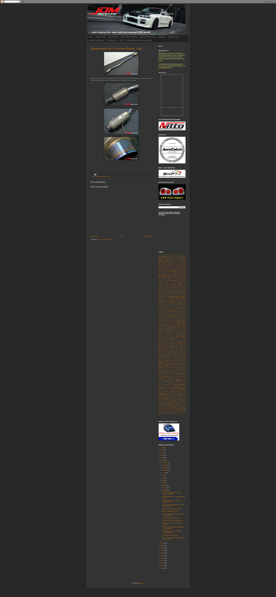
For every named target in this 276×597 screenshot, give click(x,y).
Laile (173, 336)
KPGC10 (164, 336)
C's (159, 278)
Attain (177, 265)
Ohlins (169, 353)
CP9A (184, 287)
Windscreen (169, 410)
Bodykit (175, 271)
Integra (160, 329)
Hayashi (164, 322)
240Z (159, 254)
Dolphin (160, 294)
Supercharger (181, 389)
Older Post (148, 236)
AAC (177, 254)
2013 (162, 560)
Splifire (174, 384)
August (164, 473)
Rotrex (180, 373)
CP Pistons (179, 287)
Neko (164, 351)
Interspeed (178, 329)
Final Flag (174, 304)
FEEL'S (183, 302)
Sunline (164, 389)
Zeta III (176, 413)
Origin (169, 356)
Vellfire (171, 404)
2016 (162, 553)
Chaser (174, 284)
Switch (176, 393)
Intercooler (167, 329)
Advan (173, 256)
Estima (175, 300)
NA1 (174, 349)
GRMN (160, 318)
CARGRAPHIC (181, 280)
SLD (184, 380)
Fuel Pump (172, 307)
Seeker (174, 378)
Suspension (162, 393)
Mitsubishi (174, 345)
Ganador (102, 176)
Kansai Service (166, 334)
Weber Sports (161, 408)
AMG (184, 262)
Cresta (174, 289)
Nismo (171, 351)
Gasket (165, 313)
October (164, 467)
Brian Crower (166, 275)
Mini (164, 345)
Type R (168, 402)
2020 (162, 543)
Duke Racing (172, 294)
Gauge (169, 313)
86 (174, 254)
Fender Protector (162, 304)
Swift (173, 393)
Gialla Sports (170, 314)
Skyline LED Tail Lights (96, 40)
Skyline (179, 380)
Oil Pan (168, 355)
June (163, 478)
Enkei (159, 300)
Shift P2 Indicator (174, 37)
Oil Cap (174, 353)
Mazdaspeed (182, 342)
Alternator (174, 262)
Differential (169, 293)
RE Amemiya (168, 369)
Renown (181, 371)
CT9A (183, 289)
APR (176, 264)
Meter (171, 344)
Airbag (174, 260)
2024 (162, 453)
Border (165, 273)
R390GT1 (170, 365)
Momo (160, 347)
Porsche (179, 360)
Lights (163, 340)
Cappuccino (161, 280)
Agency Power (173, 258)
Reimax (167, 371)
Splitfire (179, 384)
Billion (174, 269)
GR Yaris (160, 316)
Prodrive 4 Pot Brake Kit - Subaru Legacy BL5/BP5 (171, 493)
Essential (169, 300)
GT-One (183, 318)
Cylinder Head (166, 291)
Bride (175, 275)
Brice (172, 275)
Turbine (162, 402)
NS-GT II (177, 351)
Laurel (164, 338)
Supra (172, 391)
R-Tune (160, 365)
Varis (159, 404)
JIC (178, 331)
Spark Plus (179, 382)
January (164, 490)
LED (168, 338)
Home (91, 37)
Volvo (159, 406)
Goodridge (180, 314)
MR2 (180, 347)
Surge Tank (178, 391)
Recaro (180, 369)
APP (173, 264)
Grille (184, 316)
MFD (180, 344)
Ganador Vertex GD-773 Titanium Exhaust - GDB (116, 48)
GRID (180, 316)
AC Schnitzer (182, 254)
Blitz (181, 269)
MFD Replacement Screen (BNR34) (139, 40)
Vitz (174, 404)
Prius (164, 364)
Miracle (167, 345)
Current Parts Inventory (129, 37)
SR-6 (163, 386)
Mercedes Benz (165, 344)
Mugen (160, 349)
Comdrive (160, 287)
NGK (167, 351)
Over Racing (182, 356)
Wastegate (173, 406)
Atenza (169, 265)
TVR (166, 402)
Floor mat (182, 304)
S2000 (166, 376)
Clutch (174, 285)
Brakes (183, 273)
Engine (160, 298)
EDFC (163, 296)
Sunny (168, 389)
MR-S (177, 347)
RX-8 (181, 374)
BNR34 (170, 271)
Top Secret (182, 399)
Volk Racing (179, 404)
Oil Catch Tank (180, 353)
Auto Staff (171, 267)
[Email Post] (95, 174)
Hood (163, 324)
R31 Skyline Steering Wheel (170, 535)
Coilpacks (182, 285)
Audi (184, 265)
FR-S (171, 305)
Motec (169, 347)
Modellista (182, 345)
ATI (172, 265)
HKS (183, 322)
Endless (183, 296)
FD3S (179, 302)
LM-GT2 (168, 340)
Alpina (169, 262)
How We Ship (113, 37)
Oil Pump (173, 355)
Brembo (160, 275)
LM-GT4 (172, 340)
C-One (179, 276)
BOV (173, 273)
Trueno (178, 400)
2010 (162, 568)
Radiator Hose (168, 367)
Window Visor (161, 410)
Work (184, 410)
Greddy (170, 316)
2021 (162, 460)
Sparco (174, 382)
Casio (163, 282)
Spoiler (183, 384)
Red (184, 369)
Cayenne (167, 282)
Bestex (171, 269)
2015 (162, 555)
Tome (184, 397)
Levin (180, 338)
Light (159, 340)
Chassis (179, 284)
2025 (162, 450)
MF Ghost (176, 344)
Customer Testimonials (148, 37)
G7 (163, 311)
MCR (159, 344)
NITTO (121, 40)
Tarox (159, 395)
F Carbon (167, 302)
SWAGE (169, 393)
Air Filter (169, 260)
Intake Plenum (181, 327)
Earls (177, 294)
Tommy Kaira (166, 399)
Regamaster (161, 371)
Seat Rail (161, 378)
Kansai (160, 334)
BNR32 (166, 271)
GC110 (173, 313)
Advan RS (177, 256)
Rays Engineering (180, 367)
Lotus (177, 340)
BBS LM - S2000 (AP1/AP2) (170, 511)
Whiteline (178, 408)
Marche (167, 342)
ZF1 (179, 413)
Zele (181, 411)
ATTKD (181, 265)
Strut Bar (176, 388)
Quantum (183, 364)
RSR (168, 374)
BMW (184, 269)
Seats (165, 378)
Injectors (183, 325)
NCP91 (160, 351)
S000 (159, 376)
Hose (166, 324)
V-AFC (179, 402)
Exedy (179, 300)
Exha (184, 300)
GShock (175, 318)
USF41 (175, 402)
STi (172, 388)
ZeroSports (171, 413)
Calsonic (169, 278)
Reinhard (172, 371)
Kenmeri (181, 334)
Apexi (170, 264)
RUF (174, 374)
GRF (177, 316)
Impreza (108, 176)
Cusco (160, 291)
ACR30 (169, 256)
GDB (177, 313)
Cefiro (175, 282)
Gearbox (160, 314)
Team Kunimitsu (169, 395)
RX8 (184, 374)
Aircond (178, 260)
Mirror (170, 345)
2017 (162, 550)
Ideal (177, 324)
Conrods (166, 287)
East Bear (183, 294)
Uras (172, 402)
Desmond (163, 293)
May (163, 480)
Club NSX (168, 285)
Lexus (183, 338)
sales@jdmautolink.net (165, 68)
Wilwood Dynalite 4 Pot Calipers (171, 509)
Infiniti (174, 325)
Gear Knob (182, 313)
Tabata (180, 393)
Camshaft (182, 278)
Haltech (173, 320)
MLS (179, 345)
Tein (180, 395)
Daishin (178, 291)
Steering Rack (167, 388)
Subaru (181, 388)
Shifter (166, 381)
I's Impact (173, 324)
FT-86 (180, 305)
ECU (159, 296)
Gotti (184, 314)
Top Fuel (176, 399)
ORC (166, 356)
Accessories (162, 256)
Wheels (173, 408)
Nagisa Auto (182, 349)
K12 (174, 333)
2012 (162, 563)
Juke (181, 331)
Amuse (160, 264)
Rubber (171, 374)
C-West (183, 276)
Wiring (177, 410)
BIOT (178, 269)
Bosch (169, 273)
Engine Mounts (167, 298)
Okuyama (161, 356)
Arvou (163, 265)
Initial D (178, 325)
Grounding (164, 318)
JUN (184, 331)
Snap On (165, 382)
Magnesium (161, 342)
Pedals (183, 358)
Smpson (160, 382)
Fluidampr (160, 305)
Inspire (160, 327)
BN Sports (161, 271)
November (165, 465)
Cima (184, 284)
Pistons (164, 360)
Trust (181, 401)
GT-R (159, 320)
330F (163, 254)
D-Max (174, 291)
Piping (160, 360)
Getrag (165, 314)
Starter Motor (182, 386)
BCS (159, 269)
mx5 (167, 349)
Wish (181, 410)
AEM (163, 258)
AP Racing (165, 264)
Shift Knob (161, 380)
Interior (173, 329)
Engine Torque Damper (178, 298)
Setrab (183, 378)
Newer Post (94, 236)
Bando (181, 267)
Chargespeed (167, 284)
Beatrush (163, 269)
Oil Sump (178, 355)
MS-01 (183, 347)
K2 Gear (178, 333)
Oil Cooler (161, 355)
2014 (162, 558)
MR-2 (173, 347)
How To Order (101, 37)
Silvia (170, 381)
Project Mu (174, 364)
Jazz (172, 331)
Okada (183, 355)
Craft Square (161, 289)
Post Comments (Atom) (105, 239)
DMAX (178, 293)
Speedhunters (166, 384)
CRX (178, 289)
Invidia (183, 329)
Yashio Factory (162, 411)
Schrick (183, 376)
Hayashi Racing (171, 322)
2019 (162, 545)
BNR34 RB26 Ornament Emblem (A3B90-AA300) (171, 531)
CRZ (181, 289)
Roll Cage (175, 373)
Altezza (180, 262)
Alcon (181, 260)
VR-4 (163, 406)
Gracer (165, 316)
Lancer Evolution (180, 336)
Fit (178, 304)
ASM (166, 265)
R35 (166, 365)
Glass (175, 314)
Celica (179, 282)
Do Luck (182, 293)
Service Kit (179, 378)
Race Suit (176, 365)
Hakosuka (168, 320)
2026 (162, 448)
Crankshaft (169, 289)
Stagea (176, 386)
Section (170, 378)
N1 (171, 349)
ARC (183, 264)
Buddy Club (169, 276)
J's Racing (167, 331)
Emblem (177, 296)
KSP (168, 336)
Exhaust (98, 176)
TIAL (178, 397)
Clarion (163, 285)
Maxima (176, 342)
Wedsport (168, 408)
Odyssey (165, 353)
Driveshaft (165, 294)
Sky (174, 380)
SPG (171, 384)
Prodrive (168, 364)
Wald (168, 406)
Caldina (163, 278)
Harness (178, 320)
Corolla (174, 287)
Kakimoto (183, 333)
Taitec (184, 393)
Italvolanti (160, 331)
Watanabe (179, 406)
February (165, 488)
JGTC (175, 331)
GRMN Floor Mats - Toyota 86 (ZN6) (172, 520)
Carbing (167, 280)
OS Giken (175, 356)
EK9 (166, 296)
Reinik (176, 371)
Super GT (174, 389)
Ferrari (169, 304)
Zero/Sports (165, 413)
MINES (160, 345)
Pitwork (168, 360)
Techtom (176, 395)
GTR (163, 320)
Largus (160, 338)
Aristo (160, 265)
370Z (166, 254)
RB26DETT (161, 369)
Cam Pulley (175, 278)
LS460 (180, 340)
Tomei (160, 399)
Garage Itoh (177, 311)
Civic (159, 285)
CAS (159, 282)
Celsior (183, 282)
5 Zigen (171, 254)
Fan (177, 302)
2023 (162, 455)
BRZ (184, 275)
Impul (170, 326)
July (163, 475)
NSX (181, 351)
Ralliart (174, 367)
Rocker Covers (168, 373)
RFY (184, 371)
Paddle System (171, 358)
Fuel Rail (178, 307)
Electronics (171, 296)
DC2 (182, 291)
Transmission (169, 400)
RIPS (162, 373)
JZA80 (160, 333)
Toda (181, 397)
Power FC (167, 362)
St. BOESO (171, 386)
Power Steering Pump (176, 362)
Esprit (164, 300)
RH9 (159, 373)
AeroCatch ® (111, 40)
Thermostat (166, 397)
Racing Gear (182, 365)
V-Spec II (183, 402)
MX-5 (164, 349)
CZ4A (171, 291)
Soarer (170, 382)
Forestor (166, 305)
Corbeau (170, 287)
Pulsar (178, 364)
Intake (164, 327)
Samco (176, 376)
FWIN (168, 309)
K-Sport (168, 333)
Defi (159, 293)
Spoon (160, 386)
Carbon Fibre (174, 280)
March (164, 485)
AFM (168, 258)
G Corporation (180, 309)
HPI (169, 324)
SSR (166, 386)
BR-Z (175, 273)
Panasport (178, 358)
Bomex (180, 271)
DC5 (184, 291)
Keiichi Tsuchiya (174, 334)
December (165, 462)
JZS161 (164, 333)
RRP (162, 374)
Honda (160, 324)
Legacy (171, 338)
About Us (162, 37)
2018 (162, 548)
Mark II (171, 342)
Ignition (180, 324)
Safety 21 (171, 376)
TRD (174, 401)
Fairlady (172, 302)
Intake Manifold (171, 327)
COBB (178, 285)
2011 (162, 565)
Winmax (174, 410)
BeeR (167, 269)
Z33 (178, 411)
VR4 (166, 406)
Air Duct (164, 260)
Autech (160, 267)
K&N (172, 333)
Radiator (161, 367)
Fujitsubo (164, 309)
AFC (166, 258)
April (163, 483)
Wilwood (183, 408)
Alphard (165, 262)
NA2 (177, 349)
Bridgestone (180, 275)
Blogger (141, 583)
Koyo (159, 336)
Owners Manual (162, 358)
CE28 (172, 282)
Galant (166, 311)
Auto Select (165, 267)
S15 (163, 376)
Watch (183, 406)
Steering (160, 388)
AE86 (159, 258)
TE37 (163, 395)
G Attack (172, 309)
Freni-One (175, 305)
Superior (160, 391)
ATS (175, 265)
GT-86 (179, 318)
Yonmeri (175, 411)
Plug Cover (174, 360)
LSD (184, 340)
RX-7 (177, 374)
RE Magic (174, 369)
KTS (171, 336)
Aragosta (179, 264)
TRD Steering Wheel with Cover (171, 518)
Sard (180, 376)
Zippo (181, 413)
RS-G (164, 374)
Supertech (166, 391)
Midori (184, 344)
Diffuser (174, 293)
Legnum (176, 338)
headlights (179, 322)
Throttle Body (173, 397)
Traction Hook (161, 400)
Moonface (165, 347)
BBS (184, 267)
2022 (162, 458)
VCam (163, 404)
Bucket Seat (162, 276)
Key (184, 334)
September (165, 470)
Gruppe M (170, 318)
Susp (184, 391)
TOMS (172, 399)
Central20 (160, 284)
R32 (164, 365)
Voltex (183, 404)
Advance (183, 256)
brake (179, 273)
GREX (174, 316)
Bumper (175, 276)
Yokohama (169, 411)
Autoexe (177, 267)
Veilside (167, 404)
